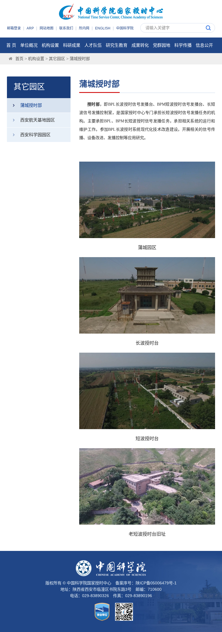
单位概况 (29, 45)
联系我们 (66, 28)
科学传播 (183, 45)
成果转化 (140, 45)
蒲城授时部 (80, 58)
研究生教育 (116, 45)
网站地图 (46, 28)
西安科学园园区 (35, 134)
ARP (30, 28)
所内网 (84, 28)
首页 (19, 58)
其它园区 (57, 58)
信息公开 (204, 45)
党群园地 (161, 45)
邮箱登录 (14, 28)
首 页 (11, 45)
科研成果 (71, 45)
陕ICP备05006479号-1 (156, 583)
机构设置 (50, 45)
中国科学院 (125, 28)
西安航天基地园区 (37, 119)
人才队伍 (93, 45)
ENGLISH (102, 28)
